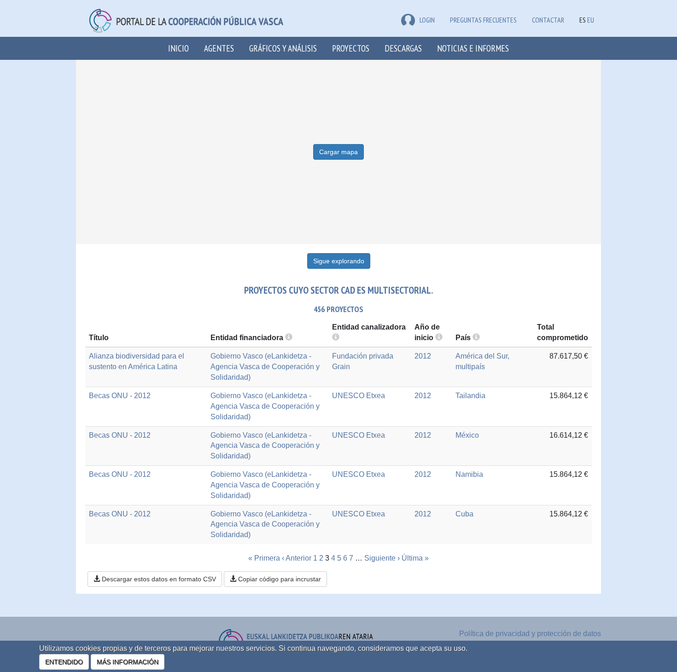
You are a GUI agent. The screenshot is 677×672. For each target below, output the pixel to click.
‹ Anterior (296, 558)
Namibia (469, 474)
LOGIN (427, 19)
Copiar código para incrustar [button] (278, 579)
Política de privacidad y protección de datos (530, 633)
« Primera (264, 558)
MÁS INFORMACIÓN (127, 662)
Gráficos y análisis (283, 48)
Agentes (219, 48)
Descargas (403, 48)
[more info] (439, 338)
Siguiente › (382, 558)
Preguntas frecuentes (483, 19)
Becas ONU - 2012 (120, 396)
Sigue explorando (338, 261)
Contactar (548, 19)
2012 (422, 356)
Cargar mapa (338, 152)
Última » (415, 558)
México (467, 435)
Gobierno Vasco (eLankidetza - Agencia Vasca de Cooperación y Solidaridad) (265, 366)
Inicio (178, 48)
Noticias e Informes (473, 48)
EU (590, 19)
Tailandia (470, 396)
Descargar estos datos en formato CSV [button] (158, 579)
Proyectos (350, 48)
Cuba (464, 514)
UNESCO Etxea (358, 396)
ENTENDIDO (64, 662)
